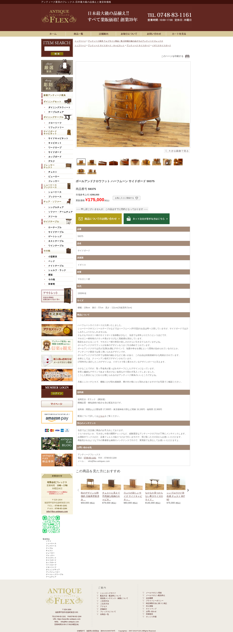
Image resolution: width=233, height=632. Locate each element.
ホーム (53, 34)
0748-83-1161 (90, 458)
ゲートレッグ (55, 236)
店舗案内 (103, 34)
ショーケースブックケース (50, 186)
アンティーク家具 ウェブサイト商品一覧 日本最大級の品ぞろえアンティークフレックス (125, 41)
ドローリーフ (55, 123)
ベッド (51, 261)
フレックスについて (108, 612)
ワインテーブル (56, 246)
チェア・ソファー (52, 201)
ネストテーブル (56, 241)
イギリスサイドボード (161, 45)
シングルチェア (56, 207)
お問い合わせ (154, 34)
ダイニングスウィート (59, 107)
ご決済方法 (104, 601)
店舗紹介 (103, 609)
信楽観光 (149, 614)
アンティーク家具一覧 (78, 34)
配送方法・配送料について (110, 596)
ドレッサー (53, 181)
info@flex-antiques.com (57, 511)
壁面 (50, 275)
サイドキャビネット (58, 138)
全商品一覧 (104, 614)
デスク (51, 161)
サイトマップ (151, 609)
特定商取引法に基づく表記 (156, 603)
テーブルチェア (56, 112)
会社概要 (149, 598)
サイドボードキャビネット (50, 132)
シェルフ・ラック (57, 270)
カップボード (55, 157)
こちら (101, 416)
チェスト (52, 172)
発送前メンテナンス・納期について (114, 598)
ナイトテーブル (56, 266)
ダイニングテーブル (54, 117)
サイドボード (55, 152)
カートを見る (179, 34)
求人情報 (149, 606)
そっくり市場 (151, 617)
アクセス (103, 606)
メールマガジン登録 (154, 593)
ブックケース (55, 197)
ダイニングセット (52, 101)
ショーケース (55, 192)
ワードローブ (55, 148)
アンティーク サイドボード (138, 45)
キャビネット (55, 143)
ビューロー (53, 177)
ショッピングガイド (108, 593)
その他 (47, 251)
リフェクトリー (56, 127)
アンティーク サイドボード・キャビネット (106, 45)
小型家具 (52, 257)
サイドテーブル (51, 221)
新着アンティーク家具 (55, 95)
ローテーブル (55, 227)
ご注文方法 (104, 604)
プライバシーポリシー (154, 601)
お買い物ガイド (129, 34)
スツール (52, 216)
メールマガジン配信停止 (155, 595)
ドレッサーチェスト (49, 166)
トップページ (80, 41)
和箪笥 (51, 284)
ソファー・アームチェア (60, 212)
